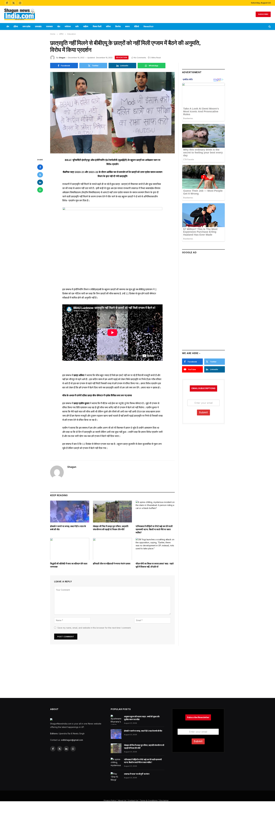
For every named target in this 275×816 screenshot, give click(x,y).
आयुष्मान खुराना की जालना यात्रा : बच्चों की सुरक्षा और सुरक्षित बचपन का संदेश (141, 718)
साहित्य (85, 26)
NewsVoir (149, 26)
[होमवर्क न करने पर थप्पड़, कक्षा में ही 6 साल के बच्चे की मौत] (69, 511)
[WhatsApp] (40, 190)
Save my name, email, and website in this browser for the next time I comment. (94, 628)
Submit (203, 412)
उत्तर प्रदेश (26, 26)
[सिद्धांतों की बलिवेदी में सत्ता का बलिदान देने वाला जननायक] (69, 549)
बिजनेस (118, 26)
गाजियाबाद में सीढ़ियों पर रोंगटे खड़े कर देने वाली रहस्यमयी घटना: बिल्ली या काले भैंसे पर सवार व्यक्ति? (154, 529)
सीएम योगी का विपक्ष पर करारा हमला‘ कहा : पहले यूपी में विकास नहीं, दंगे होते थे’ (154, 565)
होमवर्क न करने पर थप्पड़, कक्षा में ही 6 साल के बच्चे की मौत (68, 528)
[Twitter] (40, 174)
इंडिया (16, 26)
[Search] (269, 26)
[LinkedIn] (40, 182)
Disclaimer (164, 800)
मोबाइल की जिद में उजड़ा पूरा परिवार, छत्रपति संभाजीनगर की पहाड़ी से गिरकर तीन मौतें (110, 528)
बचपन (127, 26)
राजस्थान (49, 26)
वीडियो (136, 26)
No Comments (140, 58)
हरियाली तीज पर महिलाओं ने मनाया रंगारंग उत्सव (111, 563)
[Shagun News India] (19, 14)
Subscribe (263, 14)
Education (121, 57)
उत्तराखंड (38, 26)
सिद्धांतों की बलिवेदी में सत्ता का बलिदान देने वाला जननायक (68, 565)
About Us (122, 800)
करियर (108, 26)
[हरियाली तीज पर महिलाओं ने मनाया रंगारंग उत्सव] (112, 549)
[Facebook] (40, 167)
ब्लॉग (77, 26)
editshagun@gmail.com (72, 740)
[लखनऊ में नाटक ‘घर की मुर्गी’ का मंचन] (116, 777)
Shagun (62, 58)
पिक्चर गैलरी (97, 26)
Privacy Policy (110, 800)
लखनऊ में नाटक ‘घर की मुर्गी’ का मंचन (136, 774)
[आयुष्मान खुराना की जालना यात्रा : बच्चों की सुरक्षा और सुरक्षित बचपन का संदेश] (116, 720)
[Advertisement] (137, 13)
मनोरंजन (68, 26)
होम (8, 26)
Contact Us (133, 800)
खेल (58, 26)
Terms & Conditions (149, 800)
